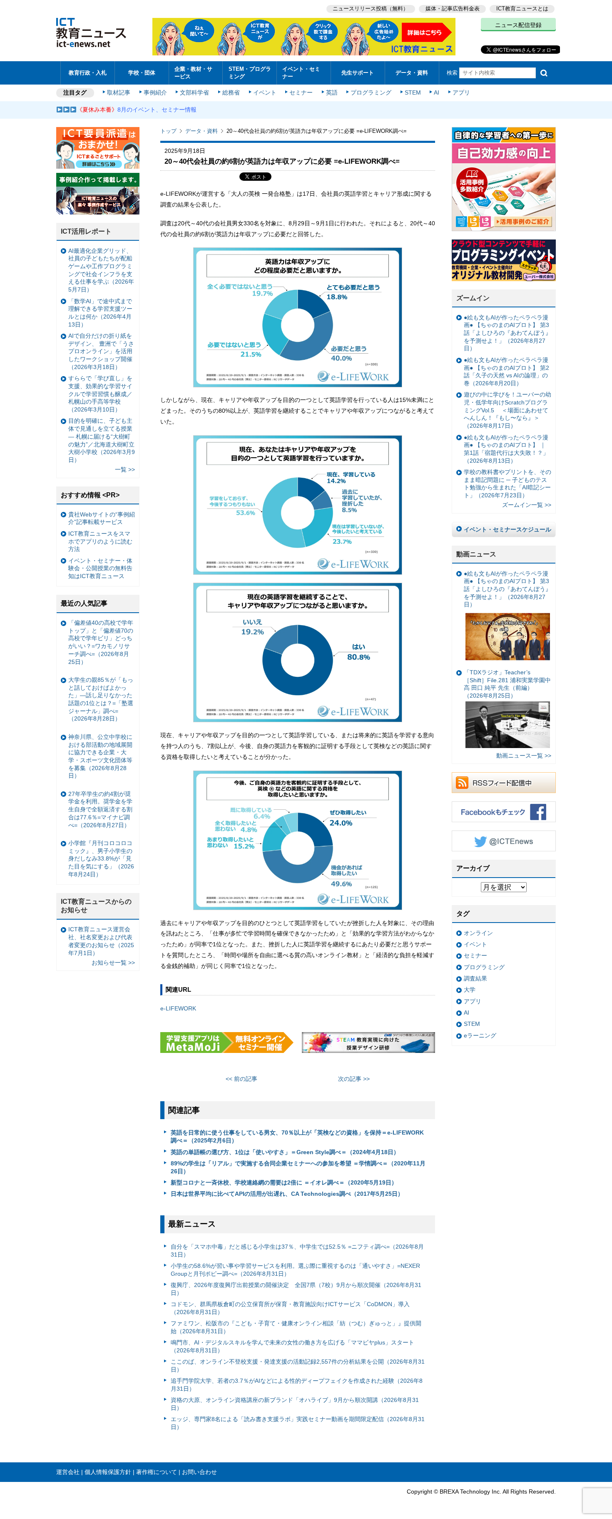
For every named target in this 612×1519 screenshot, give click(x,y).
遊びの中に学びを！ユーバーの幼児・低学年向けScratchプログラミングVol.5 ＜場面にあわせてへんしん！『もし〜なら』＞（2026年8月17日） (507, 410)
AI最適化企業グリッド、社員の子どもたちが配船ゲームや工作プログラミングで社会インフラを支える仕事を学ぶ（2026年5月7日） (101, 270)
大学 (469, 989)
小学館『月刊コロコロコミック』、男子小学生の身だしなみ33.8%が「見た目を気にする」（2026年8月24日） (101, 859)
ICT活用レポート (86, 231)
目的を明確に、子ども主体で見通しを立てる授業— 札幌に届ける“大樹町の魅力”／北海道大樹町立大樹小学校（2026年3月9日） (101, 440)
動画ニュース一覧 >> (523, 755)
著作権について (156, 1472)
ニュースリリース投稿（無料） (370, 8)
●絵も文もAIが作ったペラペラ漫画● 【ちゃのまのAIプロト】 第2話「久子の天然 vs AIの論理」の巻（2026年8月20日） (506, 372)
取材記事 (118, 92)
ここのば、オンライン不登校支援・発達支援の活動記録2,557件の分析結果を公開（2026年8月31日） (298, 1365)
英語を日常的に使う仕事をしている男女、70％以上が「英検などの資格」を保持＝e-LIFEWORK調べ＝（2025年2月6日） (297, 1136)
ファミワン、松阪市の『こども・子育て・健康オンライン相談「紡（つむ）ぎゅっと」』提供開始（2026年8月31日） (296, 1327)
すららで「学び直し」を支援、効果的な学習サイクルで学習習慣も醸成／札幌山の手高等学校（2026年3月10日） (100, 394)
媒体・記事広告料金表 (452, 8)
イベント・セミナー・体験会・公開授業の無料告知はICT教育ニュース (100, 568)
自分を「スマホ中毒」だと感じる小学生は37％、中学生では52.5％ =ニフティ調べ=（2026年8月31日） (297, 1250)
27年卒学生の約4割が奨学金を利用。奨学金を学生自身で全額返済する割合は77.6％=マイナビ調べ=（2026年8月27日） (100, 809)
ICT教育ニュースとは (522, 8)
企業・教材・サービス (193, 72)
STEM (413, 92)
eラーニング (480, 1035)
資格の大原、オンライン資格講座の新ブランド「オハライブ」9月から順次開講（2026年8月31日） (295, 1404)
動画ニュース (476, 554)
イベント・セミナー (301, 72)
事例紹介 (155, 92)
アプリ (461, 92)
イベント (264, 92)
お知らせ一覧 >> (113, 962)
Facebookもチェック (504, 811)
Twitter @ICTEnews (504, 841)
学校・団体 (141, 73)
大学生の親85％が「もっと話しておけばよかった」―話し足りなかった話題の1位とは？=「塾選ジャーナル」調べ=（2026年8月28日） (100, 699)
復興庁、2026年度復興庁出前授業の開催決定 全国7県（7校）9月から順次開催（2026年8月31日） (296, 1289)
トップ (168, 131)
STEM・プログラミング (250, 72)
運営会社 (68, 1472)
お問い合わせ (199, 1472)
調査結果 (475, 978)
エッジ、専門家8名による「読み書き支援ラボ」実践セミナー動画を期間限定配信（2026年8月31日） (298, 1423)
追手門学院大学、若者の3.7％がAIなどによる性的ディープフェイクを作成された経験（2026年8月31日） (297, 1384)
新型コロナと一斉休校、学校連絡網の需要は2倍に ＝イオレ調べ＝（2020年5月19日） (284, 1182)
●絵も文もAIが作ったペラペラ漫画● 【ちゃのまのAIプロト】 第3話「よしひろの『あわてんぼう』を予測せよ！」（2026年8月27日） (507, 333)
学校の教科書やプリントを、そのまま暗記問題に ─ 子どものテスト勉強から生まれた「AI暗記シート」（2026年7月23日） (507, 484)
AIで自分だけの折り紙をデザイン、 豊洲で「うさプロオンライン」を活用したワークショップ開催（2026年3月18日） (101, 351)
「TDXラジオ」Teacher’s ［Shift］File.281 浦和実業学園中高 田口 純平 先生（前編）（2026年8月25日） (507, 684)
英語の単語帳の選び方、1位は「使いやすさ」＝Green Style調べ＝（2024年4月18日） (285, 1152)
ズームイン (473, 298)
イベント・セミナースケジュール (507, 529)
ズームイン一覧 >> (526, 504)
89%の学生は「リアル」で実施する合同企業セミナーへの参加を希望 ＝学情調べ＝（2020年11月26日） (298, 1167)
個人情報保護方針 (108, 1472)
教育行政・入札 (88, 73)
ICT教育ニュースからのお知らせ (96, 906)
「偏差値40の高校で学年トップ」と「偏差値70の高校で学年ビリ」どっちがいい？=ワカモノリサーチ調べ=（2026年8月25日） (100, 642)
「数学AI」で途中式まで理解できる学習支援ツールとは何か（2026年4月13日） (100, 313)
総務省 (231, 92)
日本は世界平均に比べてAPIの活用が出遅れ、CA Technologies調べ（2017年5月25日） (287, 1193)
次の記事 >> (354, 1078)
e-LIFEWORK (178, 1008)
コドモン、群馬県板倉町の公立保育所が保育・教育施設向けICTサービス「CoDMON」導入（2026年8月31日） (290, 1308)
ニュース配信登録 (518, 25)
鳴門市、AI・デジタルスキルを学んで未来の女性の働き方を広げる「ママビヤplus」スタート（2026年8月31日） (292, 1346)
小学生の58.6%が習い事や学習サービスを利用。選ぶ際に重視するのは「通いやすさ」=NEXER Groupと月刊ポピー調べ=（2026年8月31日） (295, 1269)
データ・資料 (412, 73)
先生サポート (357, 73)
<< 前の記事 (241, 1078)
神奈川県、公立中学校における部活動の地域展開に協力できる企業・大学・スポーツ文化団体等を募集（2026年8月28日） (100, 756)
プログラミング (371, 92)
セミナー (301, 92)
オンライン (478, 933)
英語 (332, 92)
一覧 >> (125, 469)
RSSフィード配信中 (504, 782)
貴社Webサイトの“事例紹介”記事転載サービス (101, 518)
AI (436, 92)
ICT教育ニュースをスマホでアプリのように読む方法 (100, 541)
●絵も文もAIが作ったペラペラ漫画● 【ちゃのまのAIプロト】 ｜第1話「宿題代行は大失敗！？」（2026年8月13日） (506, 449)
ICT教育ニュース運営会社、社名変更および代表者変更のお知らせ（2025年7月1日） (101, 941)
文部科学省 (194, 92)
